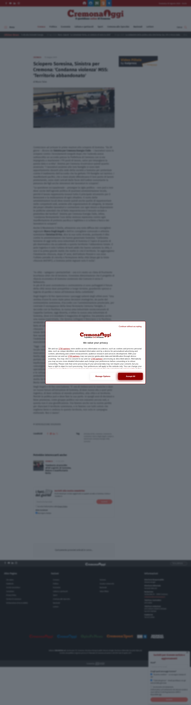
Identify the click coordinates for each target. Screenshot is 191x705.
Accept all (130, 376)
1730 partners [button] (64, 348)
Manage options (102, 376)
